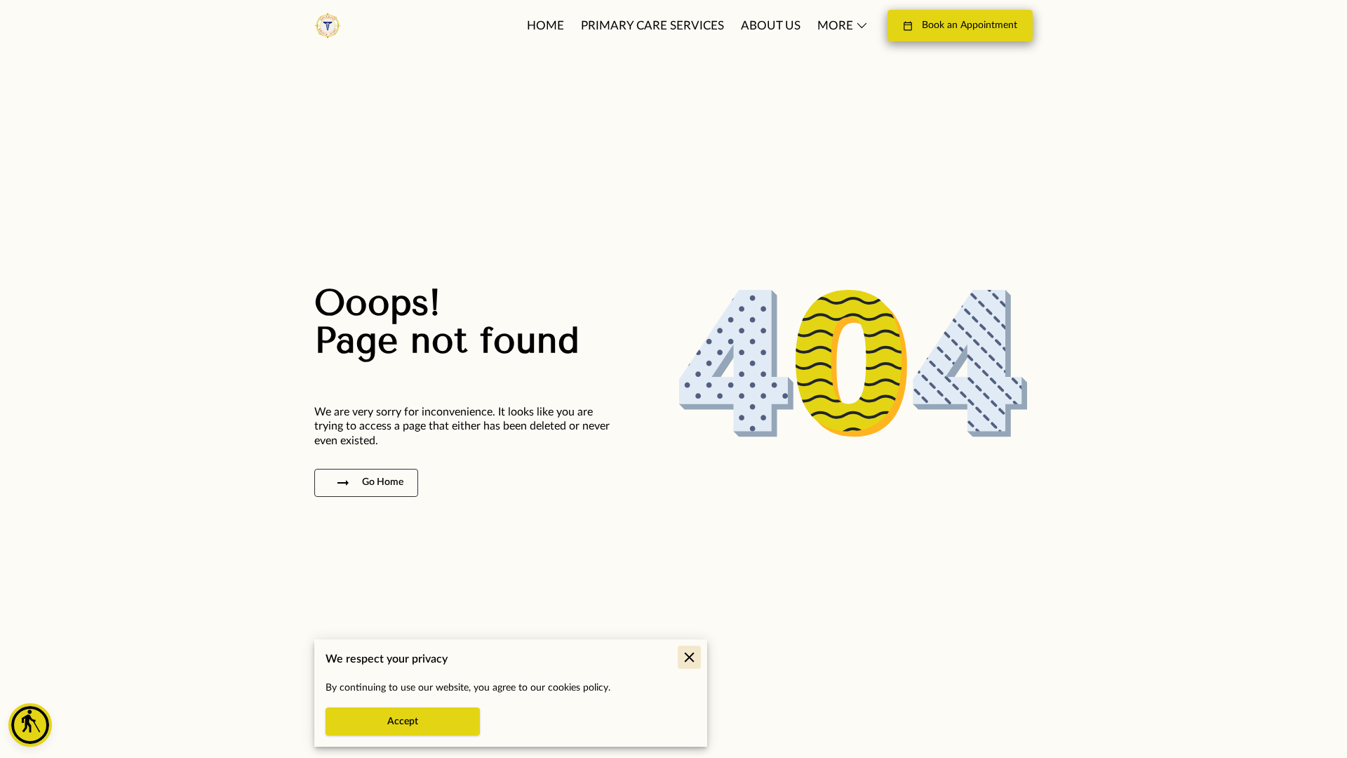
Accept (402, 721)
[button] (30, 725)
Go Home (382, 482)
